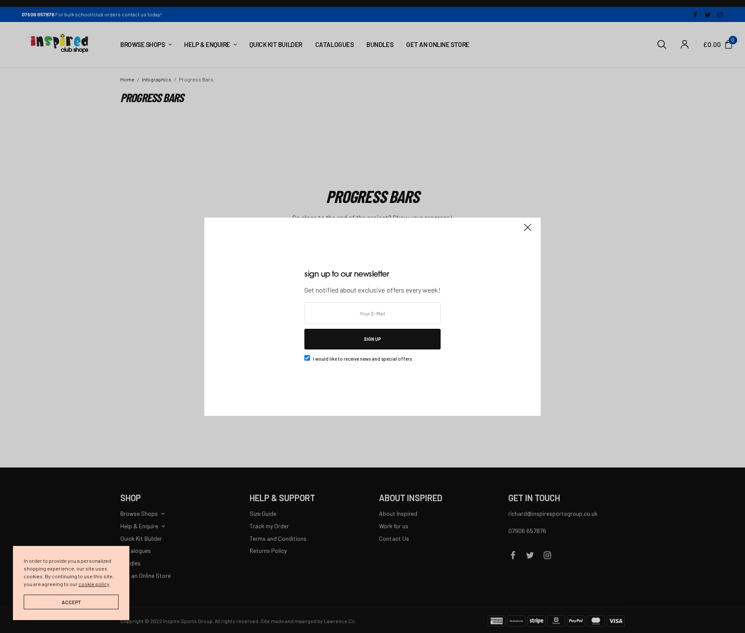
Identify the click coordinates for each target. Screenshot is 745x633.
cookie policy (93, 584)
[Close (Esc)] (527, 231)
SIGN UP (372, 339)
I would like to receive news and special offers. (363, 359)
